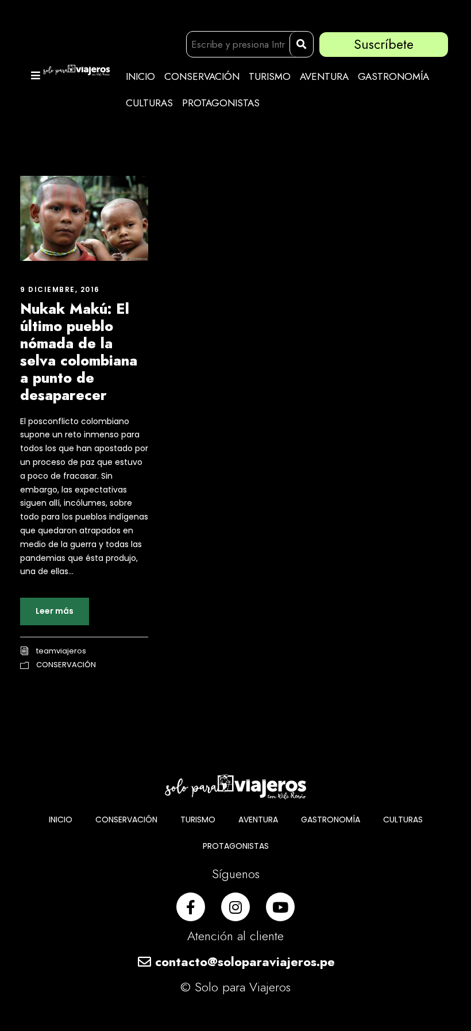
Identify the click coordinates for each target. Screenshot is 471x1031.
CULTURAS (149, 103)
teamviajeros (61, 650)
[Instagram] (235, 906)
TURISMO (270, 76)
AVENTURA (324, 76)
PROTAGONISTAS (221, 103)
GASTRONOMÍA (393, 76)
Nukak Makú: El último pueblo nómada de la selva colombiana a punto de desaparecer (78, 351)
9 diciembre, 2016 (60, 289)
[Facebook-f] (190, 906)
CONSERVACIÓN (202, 76)
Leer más (55, 611)
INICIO (140, 76)
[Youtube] (280, 906)
